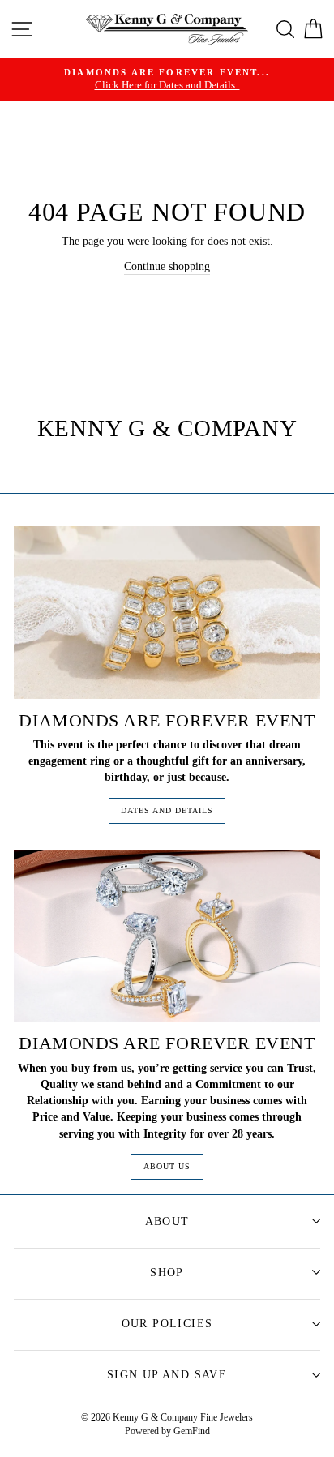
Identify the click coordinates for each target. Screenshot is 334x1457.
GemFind (191, 1431)
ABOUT (167, 1221)
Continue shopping (167, 265)
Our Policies (167, 1324)
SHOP (167, 1272)
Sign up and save (167, 1375)
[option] (167, 79)
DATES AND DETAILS (167, 810)
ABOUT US (167, 1166)
